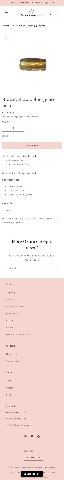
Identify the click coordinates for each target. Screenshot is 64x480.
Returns (10, 299)
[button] (6, 13)
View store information (17, 164)
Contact (10, 327)
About (9, 380)
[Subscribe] (54, 268)
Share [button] (8, 210)
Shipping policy (48, 472)
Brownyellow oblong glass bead (30, 25)
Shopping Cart (13, 361)
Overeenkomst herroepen (19, 334)
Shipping (17, 117)
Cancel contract (32, 474)
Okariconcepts (20, 467)
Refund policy (50, 467)
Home (6, 25)
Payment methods (15, 306)
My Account (12, 354)
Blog (8, 394)
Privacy (9, 320)
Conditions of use (15, 313)
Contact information (27, 477)
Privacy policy (17, 472)
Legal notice (43, 477)
